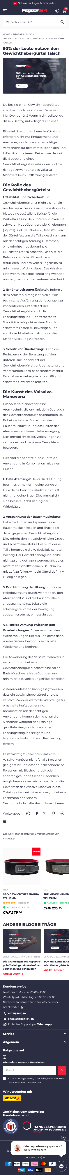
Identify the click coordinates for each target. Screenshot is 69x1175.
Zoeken (62, 22)
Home (6, 34)
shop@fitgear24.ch (21, 1018)
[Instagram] (4, 1057)
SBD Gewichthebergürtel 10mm (21, 896)
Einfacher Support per (30, 1024)
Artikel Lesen (12, 973)
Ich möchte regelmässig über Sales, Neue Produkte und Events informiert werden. (36, 1080)
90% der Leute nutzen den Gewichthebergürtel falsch (34, 40)
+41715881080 (17, 1013)
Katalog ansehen (5, 10)
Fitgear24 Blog (22, 34)
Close (34, 1034)
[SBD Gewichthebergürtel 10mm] (21, 866)
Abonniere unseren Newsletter (24, 1062)
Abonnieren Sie (62, 1070)
